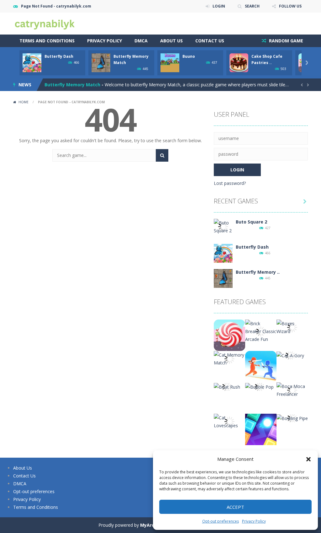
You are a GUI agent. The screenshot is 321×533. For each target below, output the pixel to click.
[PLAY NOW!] (32, 62)
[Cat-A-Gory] (290, 355)
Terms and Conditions (47, 41)
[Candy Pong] (229, 335)
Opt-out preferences (220, 521)
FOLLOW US (290, 6)
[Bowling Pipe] (292, 418)
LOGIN (219, 6)
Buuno (188, 56)
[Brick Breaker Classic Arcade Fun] (260, 331)
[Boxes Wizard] (292, 327)
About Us (171, 41)
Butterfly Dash (59, 56)
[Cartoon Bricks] (260, 429)
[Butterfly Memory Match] (223, 278)
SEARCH (252, 6)
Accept (235, 507)
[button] (308, 459)
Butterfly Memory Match (72, 85)
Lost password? (230, 183)
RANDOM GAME (285, 41)
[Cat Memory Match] (229, 358)
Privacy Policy (254, 521)
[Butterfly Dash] (223, 253)
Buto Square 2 (251, 222)
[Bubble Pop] (259, 386)
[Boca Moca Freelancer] (292, 390)
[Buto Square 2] (223, 226)
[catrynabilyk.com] (44, 23)
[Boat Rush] (227, 386)
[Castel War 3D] (260, 366)
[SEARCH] (162, 155)
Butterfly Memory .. (258, 272)
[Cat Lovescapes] (229, 421)
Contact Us (209, 41)
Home (23, 102)
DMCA (141, 41)
